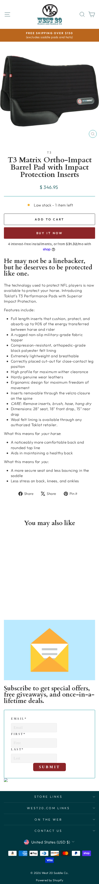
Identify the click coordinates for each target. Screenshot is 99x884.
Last (17, 749)
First (18, 734)
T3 (49, 152)
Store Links (48, 796)
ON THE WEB (48, 819)
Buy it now (49, 233)
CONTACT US (48, 830)
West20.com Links (48, 808)
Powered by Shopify (49, 880)
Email (19, 718)
